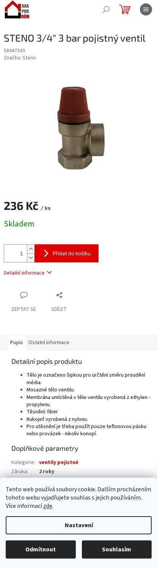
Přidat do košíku (72, 253)
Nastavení (79, 525)
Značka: (20, 58)
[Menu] (146, 9)
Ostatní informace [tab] (48, 342)
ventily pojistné (58, 462)
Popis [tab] (16, 342)
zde (47, 506)
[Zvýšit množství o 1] (30, 249)
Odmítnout (40, 549)
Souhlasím (116, 549)
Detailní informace (24, 273)
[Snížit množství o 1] (30, 257)
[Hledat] (106, 9)
